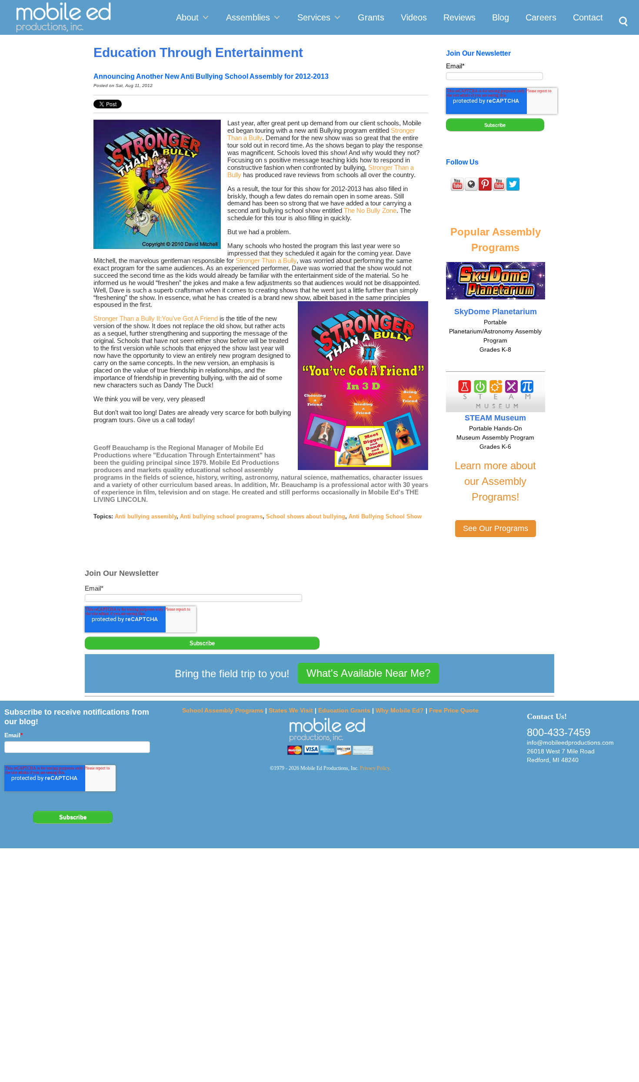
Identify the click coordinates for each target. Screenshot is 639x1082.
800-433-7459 (558, 732)
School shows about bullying (305, 516)
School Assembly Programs (222, 710)
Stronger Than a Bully (266, 260)
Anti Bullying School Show (385, 516)
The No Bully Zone (370, 210)
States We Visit (291, 710)
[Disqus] (319, 964)
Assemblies (248, 17)
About (187, 17)
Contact (588, 17)
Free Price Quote (454, 710)
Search (621, 11)
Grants (371, 17)
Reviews (459, 17)
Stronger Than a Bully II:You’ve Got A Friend (155, 318)
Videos (414, 17)
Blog (500, 17)
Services (313, 17)
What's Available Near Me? (368, 673)
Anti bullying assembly (145, 516)
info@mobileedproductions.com (570, 742)
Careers (541, 17)
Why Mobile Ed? (400, 710)
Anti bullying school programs (221, 516)
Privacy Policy (374, 768)
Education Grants (344, 710)
